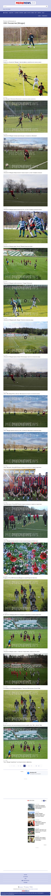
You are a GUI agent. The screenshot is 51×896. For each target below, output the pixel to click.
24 (38, 765)
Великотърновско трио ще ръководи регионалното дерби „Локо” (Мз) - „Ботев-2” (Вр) (22, 725)
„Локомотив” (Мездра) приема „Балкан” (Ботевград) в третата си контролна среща (21, 356)
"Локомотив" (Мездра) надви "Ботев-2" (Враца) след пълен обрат (18, 246)
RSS (32, 887)
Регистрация (8, 9)
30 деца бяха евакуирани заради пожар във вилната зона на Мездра (40, 807)
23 (36, 765)
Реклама (25, 882)
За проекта (25, 876)
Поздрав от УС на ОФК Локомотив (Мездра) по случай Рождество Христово (20, 577)
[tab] (42, 800)
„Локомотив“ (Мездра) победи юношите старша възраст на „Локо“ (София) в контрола (22, 172)
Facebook (27, 887)
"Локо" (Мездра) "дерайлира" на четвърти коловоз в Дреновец (17, 762)
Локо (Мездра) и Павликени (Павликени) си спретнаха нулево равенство (19, 99)
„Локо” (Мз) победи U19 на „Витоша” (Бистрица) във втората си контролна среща (21, 393)
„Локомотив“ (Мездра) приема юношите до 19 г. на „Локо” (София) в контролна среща (22, 209)
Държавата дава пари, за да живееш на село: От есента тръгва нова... (40, 831)
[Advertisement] (25, 788)
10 (28, 765)
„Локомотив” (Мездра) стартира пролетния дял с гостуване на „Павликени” (20, 135)
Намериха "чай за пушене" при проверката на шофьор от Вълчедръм (40, 839)
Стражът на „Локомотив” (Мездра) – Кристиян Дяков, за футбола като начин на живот (22, 62)
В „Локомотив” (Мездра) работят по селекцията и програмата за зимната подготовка (22, 614)
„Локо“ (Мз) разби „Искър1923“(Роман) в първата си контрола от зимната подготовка (22, 467)
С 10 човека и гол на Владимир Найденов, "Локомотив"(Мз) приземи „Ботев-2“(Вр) (21, 688)
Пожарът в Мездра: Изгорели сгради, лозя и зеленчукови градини (40, 815)
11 (31, 765)
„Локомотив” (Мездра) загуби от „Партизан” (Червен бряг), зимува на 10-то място (21, 651)
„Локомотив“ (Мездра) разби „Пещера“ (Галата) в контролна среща (18, 320)
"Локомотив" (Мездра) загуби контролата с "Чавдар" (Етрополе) (17, 283)
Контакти (21, 887)
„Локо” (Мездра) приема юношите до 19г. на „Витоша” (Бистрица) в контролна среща (22, 430)
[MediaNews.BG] (25, 3)
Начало (25, 874)
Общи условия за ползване (33, 888)
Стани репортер (26, 880)
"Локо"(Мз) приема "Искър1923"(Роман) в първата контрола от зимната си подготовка (22, 504)
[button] (7, 12)
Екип (25, 878)
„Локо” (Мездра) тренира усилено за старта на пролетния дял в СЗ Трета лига (20, 541)
